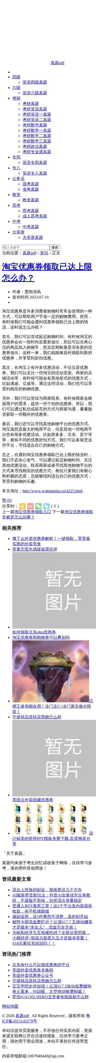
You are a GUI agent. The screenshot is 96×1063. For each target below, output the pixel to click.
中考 (16, 221)
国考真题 (31, 184)
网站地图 (10, 1006)
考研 (16, 98)
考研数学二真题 (37, 136)
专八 (16, 168)
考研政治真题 (35, 146)
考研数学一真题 (37, 130)
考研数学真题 (35, 125)
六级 (16, 87)
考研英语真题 (35, 109)
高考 (16, 205)
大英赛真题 (33, 237)
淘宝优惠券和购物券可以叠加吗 (41, 637)
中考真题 (31, 227)
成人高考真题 (35, 216)
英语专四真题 (35, 162)
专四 (16, 157)
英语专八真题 (35, 173)
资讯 (44, 253)
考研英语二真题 (37, 120)
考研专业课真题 (37, 152)
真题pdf (29, 253)
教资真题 (31, 200)
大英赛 (18, 232)
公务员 (18, 178)
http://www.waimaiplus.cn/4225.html (52, 491)
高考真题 (31, 211)
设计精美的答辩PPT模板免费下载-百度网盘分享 (52, 838)
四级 (16, 77)
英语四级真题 (35, 82)
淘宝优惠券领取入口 (32, 512)
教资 (16, 194)
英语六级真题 (35, 93)
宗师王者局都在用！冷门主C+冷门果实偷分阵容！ (52, 706)
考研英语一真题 (37, 114)
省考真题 (31, 189)
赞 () (7, 500)
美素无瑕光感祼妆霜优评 (34, 549)
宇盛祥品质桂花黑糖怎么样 (36, 717)
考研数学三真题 (37, 141)
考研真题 (31, 103)
